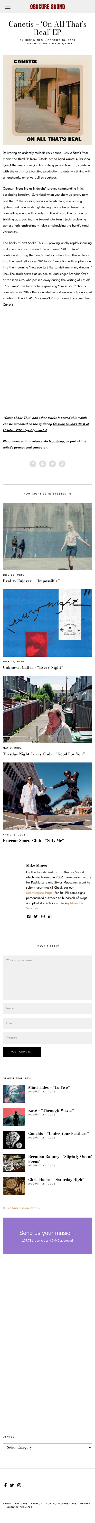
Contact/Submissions (61, 1504)
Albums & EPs (37, 44)
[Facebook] (32, 463)
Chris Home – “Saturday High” (56, 1179)
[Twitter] (52, 463)
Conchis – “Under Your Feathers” (58, 1133)
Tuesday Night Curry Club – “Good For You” (44, 754)
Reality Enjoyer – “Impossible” (31, 581)
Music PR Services (19, 1507)
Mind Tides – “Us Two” (49, 1087)
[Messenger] (42, 463)
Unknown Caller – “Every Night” (33, 667)
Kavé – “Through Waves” (51, 1110)
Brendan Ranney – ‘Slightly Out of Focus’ (60, 1159)
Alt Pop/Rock (62, 44)
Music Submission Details (21, 1208)
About (7, 1504)
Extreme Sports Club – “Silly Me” (33, 840)
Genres (85, 1504)
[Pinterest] (62, 463)
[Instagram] (43, 916)
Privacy (36, 1504)
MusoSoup (56, 441)
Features (21, 1504)
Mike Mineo (34, 40)
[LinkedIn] (50, 916)
